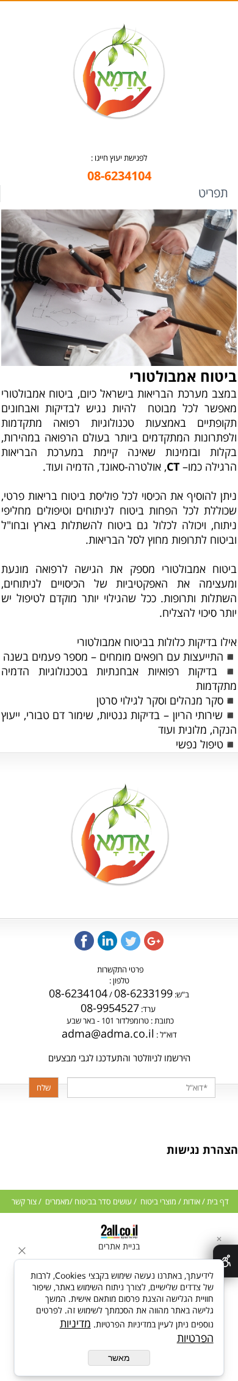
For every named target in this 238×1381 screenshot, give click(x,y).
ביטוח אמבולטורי (183, 376)
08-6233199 (143, 993)
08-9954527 (110, 1007)
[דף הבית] (118, 115)
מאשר (119, 1358)
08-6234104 (78, 993)
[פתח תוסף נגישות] (225, 1261)
